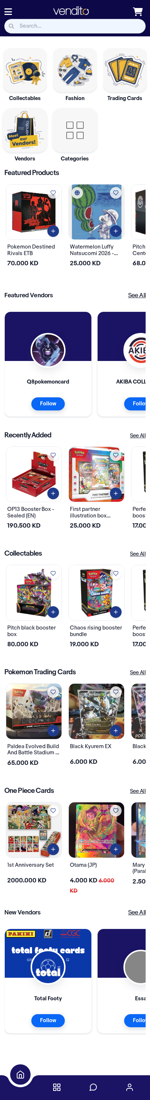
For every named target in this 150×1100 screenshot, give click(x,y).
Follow (48, 403)
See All (137, 295)
